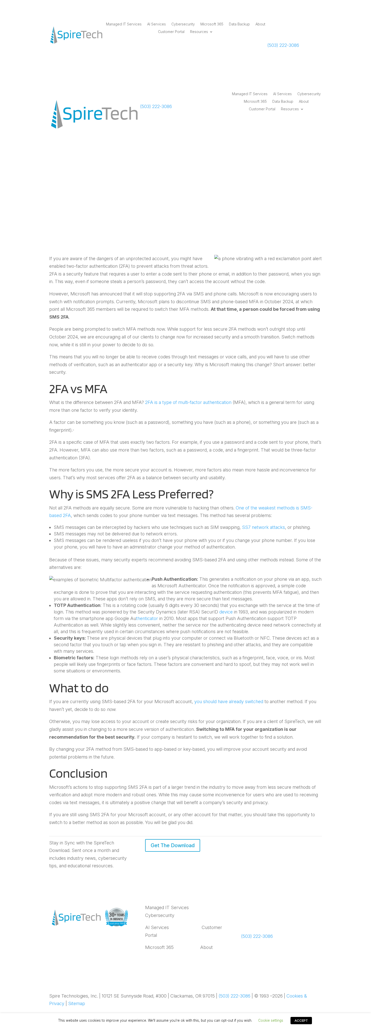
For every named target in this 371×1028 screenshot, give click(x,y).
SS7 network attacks (263, 527)
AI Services (156, 24)
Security (214, 202)
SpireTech (164, 202)
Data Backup (239, 24)
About (260, 24)
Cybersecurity (183, 24)
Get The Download (173, 845)
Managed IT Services (124, 24)
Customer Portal (171, 32)
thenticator (147, 618)
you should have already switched (228, 701)
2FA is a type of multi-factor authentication (188, 402)
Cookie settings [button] (270, 1020)
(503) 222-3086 (283, 45)
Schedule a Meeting (286, 31)
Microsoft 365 (211, 24)
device (226, 611)
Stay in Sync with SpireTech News (278, 914)
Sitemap (76, 1003)
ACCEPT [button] (301, 1020)
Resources (199, 32)
